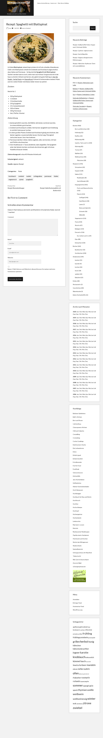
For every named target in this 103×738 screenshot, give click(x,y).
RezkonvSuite (77, 546)
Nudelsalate (81, 178)
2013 (74, 353)
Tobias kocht (77, 556)
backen (77, 260)
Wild (80, 215)
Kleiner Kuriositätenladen (81, 486)
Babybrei (77, 277)
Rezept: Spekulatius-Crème (85, 94)
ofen (76, 673)
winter (91, 698)
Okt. (80, 320)
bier (89, 627)
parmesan (48, 176)
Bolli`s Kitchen (77, 417)
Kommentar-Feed (78, 606)
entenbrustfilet (77, 634)
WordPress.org (77, 610)
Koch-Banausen (78, 490)
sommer (78, 685)
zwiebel (21, 176)
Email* (10, 248)
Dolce (74, 452)
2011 (74, 365)
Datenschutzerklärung (43, 3)
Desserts (78, 232)
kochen (77, 267)
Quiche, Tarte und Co (81, 143)
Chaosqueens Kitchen (80, 427)
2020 (74, 312)
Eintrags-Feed (77, 603)
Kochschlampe (77, 507)
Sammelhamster (78, 549)
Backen (75, 125)
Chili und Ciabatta (78, 431)
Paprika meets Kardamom (81, 535)
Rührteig (77, 146)
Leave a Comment (26, 28)
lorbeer (82, 665)
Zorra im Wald (77, 563)
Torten (77, 150)
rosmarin (85, 677)
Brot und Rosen (78, 420)
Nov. (83, 314)
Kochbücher (79, 253)
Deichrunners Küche (79, 445)
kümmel (76, 661)
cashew (82, 630)
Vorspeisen (78, 167)
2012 (74, 359)
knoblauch (12, 176)
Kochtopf (76, 511)
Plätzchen (80, 160)
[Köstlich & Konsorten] (79, 581)
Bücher (75, 246)
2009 (74, 376)
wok (74, 703)
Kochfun (75, 504)
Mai (90, 312)
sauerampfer (85, 681)
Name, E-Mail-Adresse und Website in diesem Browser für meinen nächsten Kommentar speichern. (31, 270)
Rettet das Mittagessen (80, 542)
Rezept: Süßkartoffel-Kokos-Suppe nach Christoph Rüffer (83, 100)
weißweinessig (80, 699)
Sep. (77, 314)
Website (10, 257)
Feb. (80, 312)
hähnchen (77, 645)
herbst (84, 641)
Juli (95, 312)
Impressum (53, 3)
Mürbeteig (78, 139)
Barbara (75, 88)
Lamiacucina (76, 521)
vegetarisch (13, 179)
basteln (77, 263)
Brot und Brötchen (81, 129)
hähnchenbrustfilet (81, 649)
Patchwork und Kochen (80, 539)
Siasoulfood (29, 79)
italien (56, 176)
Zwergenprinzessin (80, 566)
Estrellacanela (77, 462)
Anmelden (76, 599)
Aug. (74, 314)
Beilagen (77, 229)
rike (10, 28)
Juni (92, 312)
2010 (74, 371)
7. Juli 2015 (16, 28)
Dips (76, 239)
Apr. (87, 312)
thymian (82, 689)
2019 (74, 317)
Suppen (77, 171)
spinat (21, 179)
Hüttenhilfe (76, 476)
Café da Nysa (77, 424)
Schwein (81, 211)
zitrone (87, 703)
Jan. (78, 323)
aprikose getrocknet (80, 627)
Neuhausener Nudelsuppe (81, 532)
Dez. (86, 320)
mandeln (91, 665)
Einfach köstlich (78, 459)
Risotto (77, 225)
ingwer (76, 652)
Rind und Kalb (83, 208)
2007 (74, 388)
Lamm (81, 204)
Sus (74, 94)
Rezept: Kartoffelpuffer (80, 54)
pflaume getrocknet (84, 674)
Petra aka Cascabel (79, 106)
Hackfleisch (83, 201)
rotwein (76, 681)
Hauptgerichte (79, 185)
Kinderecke (76, 257)
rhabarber (77, 678)
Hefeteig (78, 132)
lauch (83, 661)
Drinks (75, 281)
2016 (74, 335)
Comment (11, 217)
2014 (74, 347)
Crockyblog (76, 438)
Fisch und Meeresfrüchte (85, 188)
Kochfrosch (76, 500)
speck (75, 690)
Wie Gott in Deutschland (81, 559)
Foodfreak (76, 469)
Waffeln (77, 153)
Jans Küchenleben (78, 479)
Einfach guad (77, 455)
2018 (74, 323)
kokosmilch (90, 657)
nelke (80, 669)
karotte (84, 652)
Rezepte (75, 164)
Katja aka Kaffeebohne (80, 98)
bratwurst (76, 630)
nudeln (28, 176)
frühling (87, 633)
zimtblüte (80, 704)
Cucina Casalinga (78, 441)
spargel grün (88, 686)
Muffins (77, 136)
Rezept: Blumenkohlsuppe (16, 188)
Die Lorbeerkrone (78, 448)
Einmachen (78, 243)
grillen (76, 641)
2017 (74, 329)
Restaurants (77, 284)
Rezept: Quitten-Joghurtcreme (83, 50)
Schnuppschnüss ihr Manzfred (82, 553)
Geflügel (82, 197)
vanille (90, 689)
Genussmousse (78, 473)
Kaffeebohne (77, 483)
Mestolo (75, 528)
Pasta (20, 171)
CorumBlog (76, 434)
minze (75, 669)
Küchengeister (77, 514)
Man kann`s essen (78, 525)
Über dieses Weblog (63, 3)
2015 (74, 341)
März (83, 312)
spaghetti (29, 179)
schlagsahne (38, 176)
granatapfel (91, 637)
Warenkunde (77, 291)
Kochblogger (77, 493)
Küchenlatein (77, 518)
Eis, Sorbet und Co (83, 236)
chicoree (88, 630)
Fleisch (79, 194)
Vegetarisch (79, 218)
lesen (76, 270)
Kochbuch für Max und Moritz (82, 497)
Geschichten (77, 288)
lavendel (88, 661)
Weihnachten (79, 157)
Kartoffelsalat (81, 181)
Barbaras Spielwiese (79, 413)
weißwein (78, 694)
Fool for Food (77, 466)
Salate (77, 174)
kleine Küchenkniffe (79, 295)
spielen (77, 274)
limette (76, 665)
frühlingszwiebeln (80, 637)
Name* (10, 239)
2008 (74, 382)
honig (91, 641)
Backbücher (78, 250)
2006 (74, 394)
